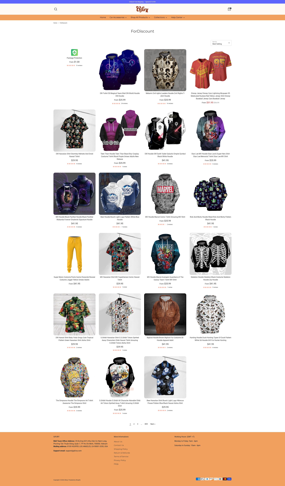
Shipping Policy (121, 449)
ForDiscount (63, 23)
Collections (159, 17)
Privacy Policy (120, 460)
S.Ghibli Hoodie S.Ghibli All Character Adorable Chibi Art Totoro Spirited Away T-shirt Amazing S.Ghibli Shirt (119, 403)
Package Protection (74, 58)
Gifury (66, 480)
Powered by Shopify (74, 480)
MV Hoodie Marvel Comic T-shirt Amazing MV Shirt (165, 217)
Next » (152, 424)
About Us (118, 442)
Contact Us (119, 445)
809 (146, 424)
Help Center (177, 17)
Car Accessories (117, 17)
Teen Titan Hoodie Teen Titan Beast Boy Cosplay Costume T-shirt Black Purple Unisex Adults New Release (120, 156)
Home (103, 17)
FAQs (116, 464)
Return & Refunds (122, 453)
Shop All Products (139, 17)
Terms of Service (121, 456)
